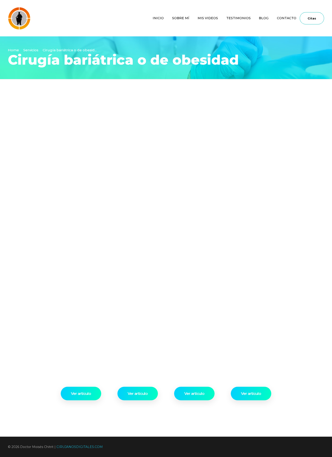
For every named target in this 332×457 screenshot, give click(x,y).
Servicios (30, 50)
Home (13, 50)
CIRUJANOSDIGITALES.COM (79, 447)
